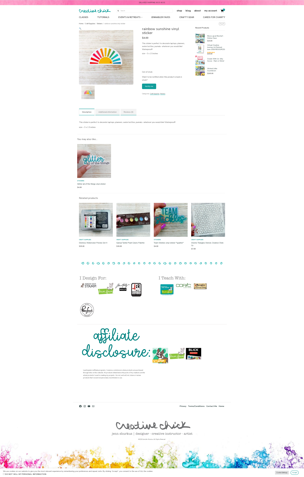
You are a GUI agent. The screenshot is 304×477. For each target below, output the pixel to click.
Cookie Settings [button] (281, 473)
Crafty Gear (186, 17)
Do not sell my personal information (25, 474)
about (197, 10)
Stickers (99, 24)
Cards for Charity (214, 17)
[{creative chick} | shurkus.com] (95, 11)
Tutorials (103, 17)
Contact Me (211, 406)
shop (179, 10)
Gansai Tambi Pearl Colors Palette (130, 243)
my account (210, 10)
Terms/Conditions (196, 406)
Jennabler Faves (160, 17)
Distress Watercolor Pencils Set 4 (93, 243)
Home (81, 24)
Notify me (149, 86)
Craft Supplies (90, 24)
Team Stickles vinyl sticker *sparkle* (169, 243)
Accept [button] (294, 473)
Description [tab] (86, 112)
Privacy (183, 406)
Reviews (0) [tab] (128, 112)
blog (188, 10)
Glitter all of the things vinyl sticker (91, 184)
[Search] (118, 11)
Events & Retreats (129, 17)
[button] (106, 28)
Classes (83, 17)
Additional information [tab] (107, 112)
